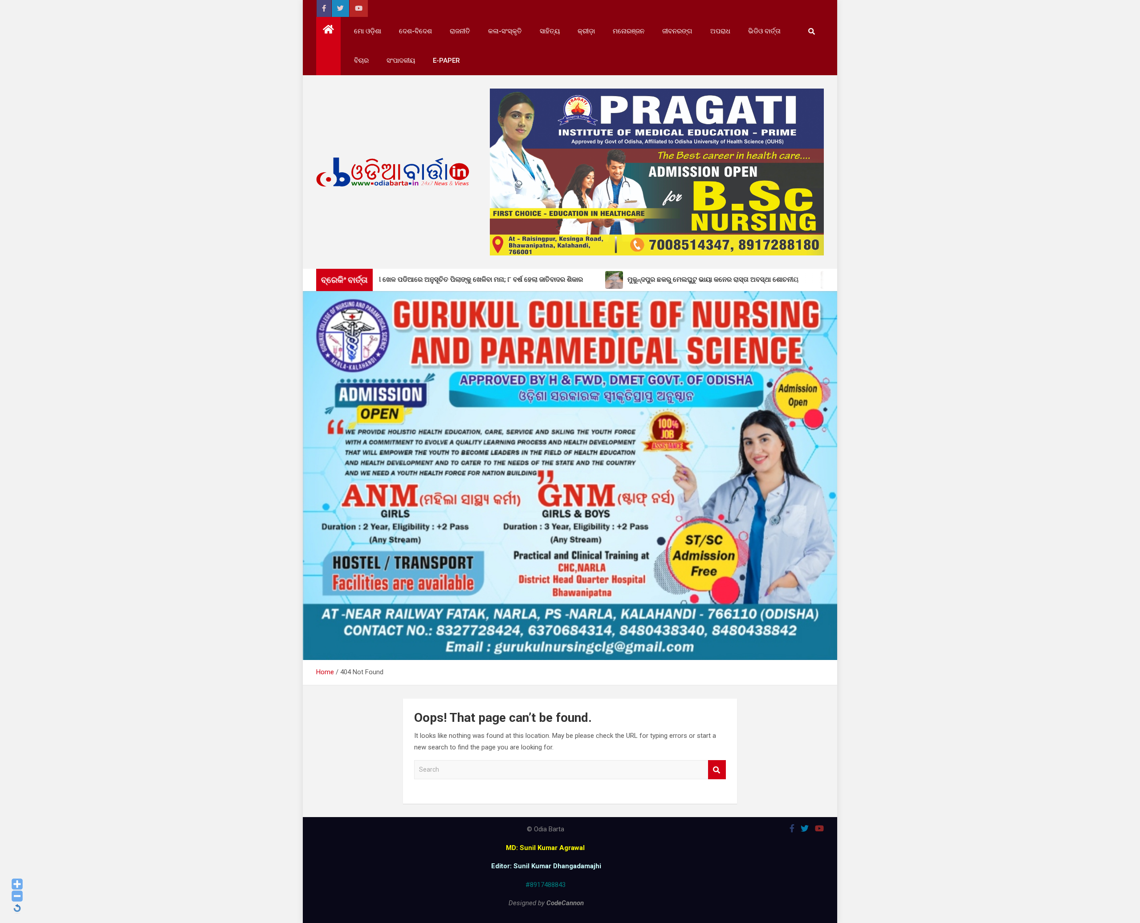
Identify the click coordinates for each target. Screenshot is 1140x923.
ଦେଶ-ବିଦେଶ (415, 31)
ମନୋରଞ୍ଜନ (628, 31)
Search (717, 769)
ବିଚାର (361, 61)
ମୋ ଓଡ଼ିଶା (367, 31)
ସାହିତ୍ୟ (550, 31)
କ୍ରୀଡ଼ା (586, 31)
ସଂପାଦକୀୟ (401, 61)
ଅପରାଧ (720, 31)
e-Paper (446, 61)
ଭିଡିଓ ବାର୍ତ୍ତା (764, 31)
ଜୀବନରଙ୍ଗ (677, 31)
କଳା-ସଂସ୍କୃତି (505, 31)
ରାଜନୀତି (460, 31)
